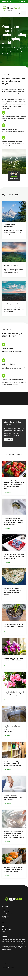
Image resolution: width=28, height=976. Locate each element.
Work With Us (5, 928)
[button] (19, 13)
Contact (3, 931)
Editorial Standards (6, 929)
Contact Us (8, 439)
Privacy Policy (22, 1)
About (3, 926)
